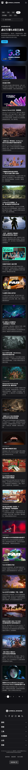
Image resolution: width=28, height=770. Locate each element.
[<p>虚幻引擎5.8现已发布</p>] (14, 43)
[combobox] (12, 19)
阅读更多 (4, 41)
